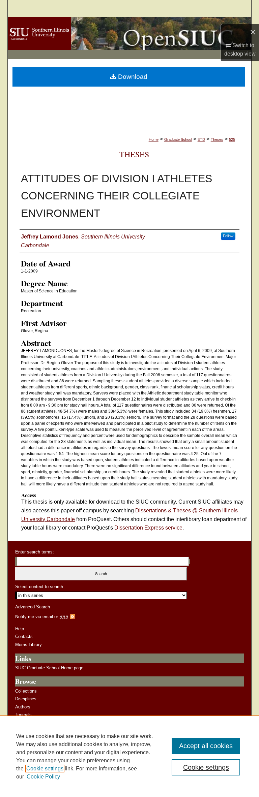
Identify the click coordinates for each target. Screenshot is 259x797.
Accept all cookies (206, 746)
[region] (129, 756)
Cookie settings (44, 768)
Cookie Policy (43, 776)
